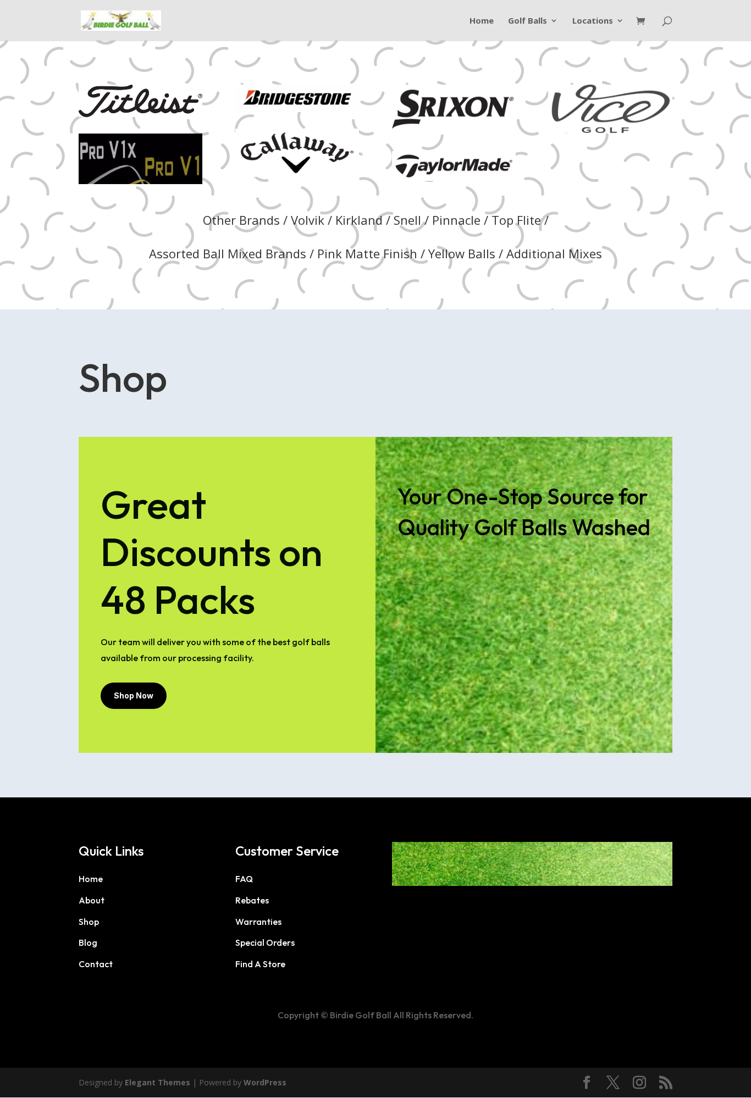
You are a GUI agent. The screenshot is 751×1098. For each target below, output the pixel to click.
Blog (88, 942)
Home (482, 21)
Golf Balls (527, 21)
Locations (592, 21)
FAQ (244, 878)
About (91, 900)
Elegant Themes (157, 1082)
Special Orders (265, 942)
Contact (96, 963)
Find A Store (260, 963)
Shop (89, 921)
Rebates (252, 900)
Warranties (258, 921)
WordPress (265, 1082)
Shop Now (133, 695)
